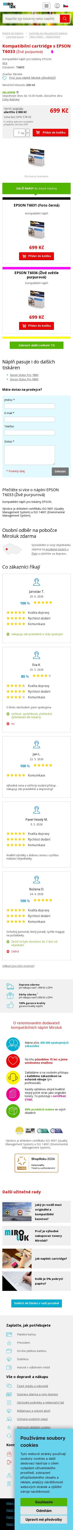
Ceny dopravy (10, 99)
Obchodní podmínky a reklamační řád (40, 1402)
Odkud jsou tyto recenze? (18, 966)
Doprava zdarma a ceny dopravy (37, 1394)
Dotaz (8, 441)
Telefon (9, 426)
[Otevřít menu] (46, 6)
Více (4, 63)
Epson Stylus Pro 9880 (24, 379)
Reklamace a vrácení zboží (33, 1411)
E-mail (8, 413)
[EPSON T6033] (36, 168)
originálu (17, 108)
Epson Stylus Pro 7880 (24, 375)
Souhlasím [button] (44, 1502)
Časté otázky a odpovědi (32, 1386)
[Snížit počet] (28, 135)
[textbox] (31, 19)
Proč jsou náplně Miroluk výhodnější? (32, 78)
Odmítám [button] (44, 1511)
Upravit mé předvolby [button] (44, 1519)
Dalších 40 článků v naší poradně (36, 1303)
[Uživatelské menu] (57, 6)
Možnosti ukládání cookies (33, 1427)
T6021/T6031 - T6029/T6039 (44, 36)
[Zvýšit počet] (28, 131)
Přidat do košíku (53, 132)
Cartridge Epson (15, 36)
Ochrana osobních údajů (32, 1419)
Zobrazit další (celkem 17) (36, 345)
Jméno (8, 400)
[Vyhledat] (65, 19)
